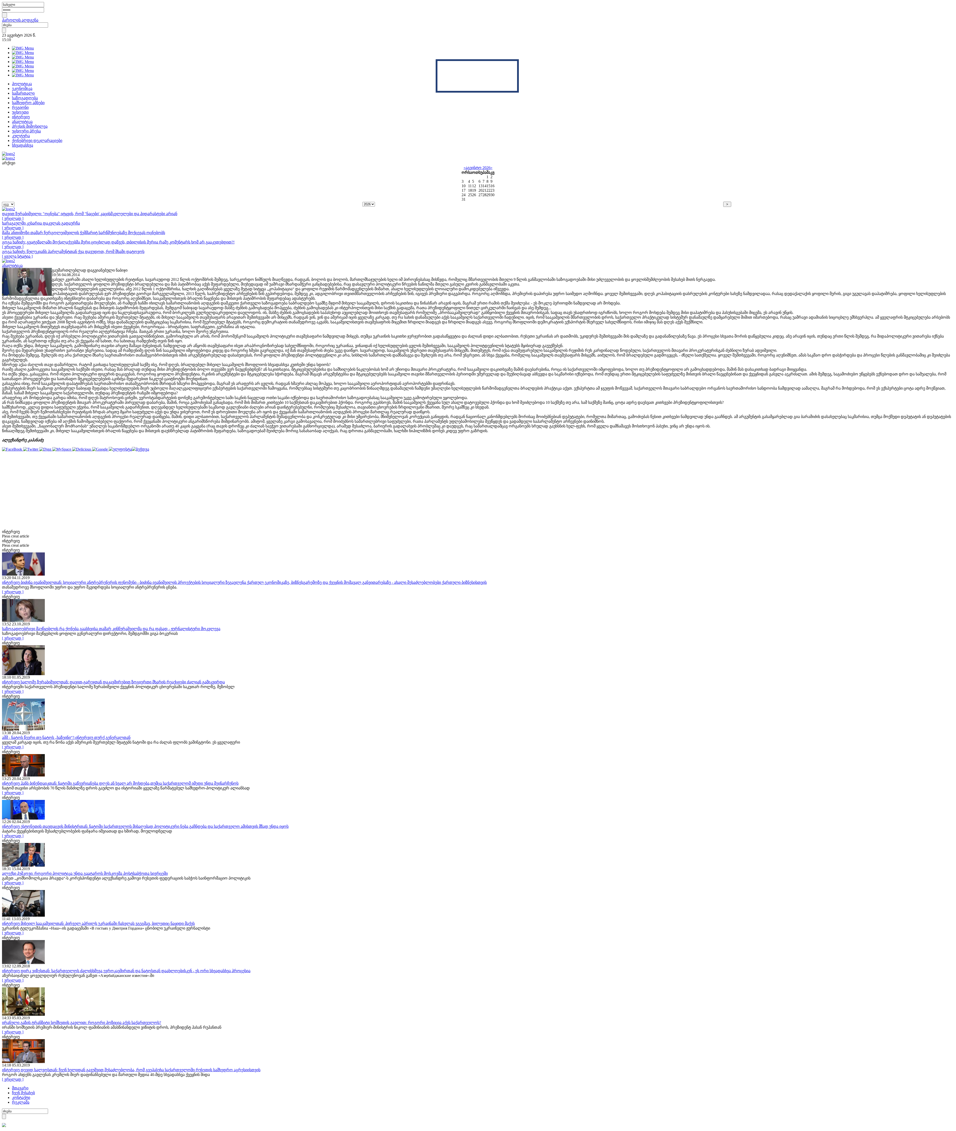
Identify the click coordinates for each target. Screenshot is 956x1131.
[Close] (517, 61)
